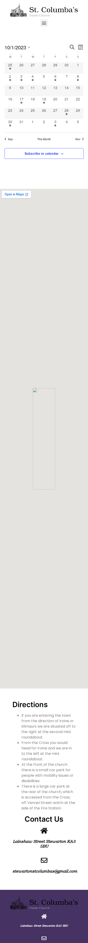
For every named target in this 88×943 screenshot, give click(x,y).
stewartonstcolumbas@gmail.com (44, 871)
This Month (44, 139)
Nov (77, 139)
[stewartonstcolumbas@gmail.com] (44, 860)
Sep (10, 139)
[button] (44, 23)
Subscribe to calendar (41, 153)
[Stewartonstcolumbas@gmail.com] (44, 938)
